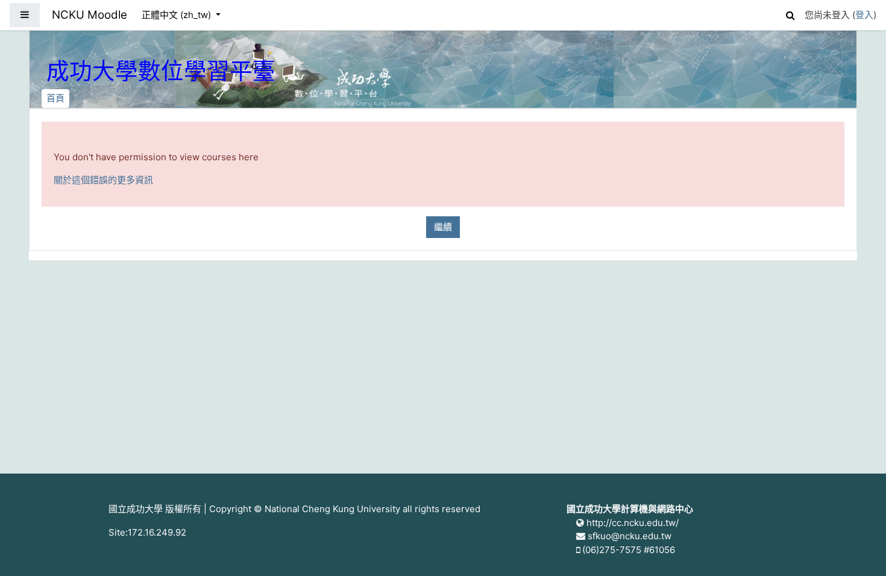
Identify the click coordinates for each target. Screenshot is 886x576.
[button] (790, 13)
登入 (864, 14)
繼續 (443, 227)
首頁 (55, 98)
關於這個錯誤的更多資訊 (103, 180)
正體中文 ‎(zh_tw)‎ (177, 14)
